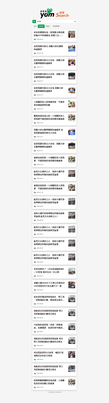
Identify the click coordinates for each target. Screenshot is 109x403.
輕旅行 (48, 26)
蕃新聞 (41, 26)
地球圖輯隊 (56, 26)
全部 (35, 26)
